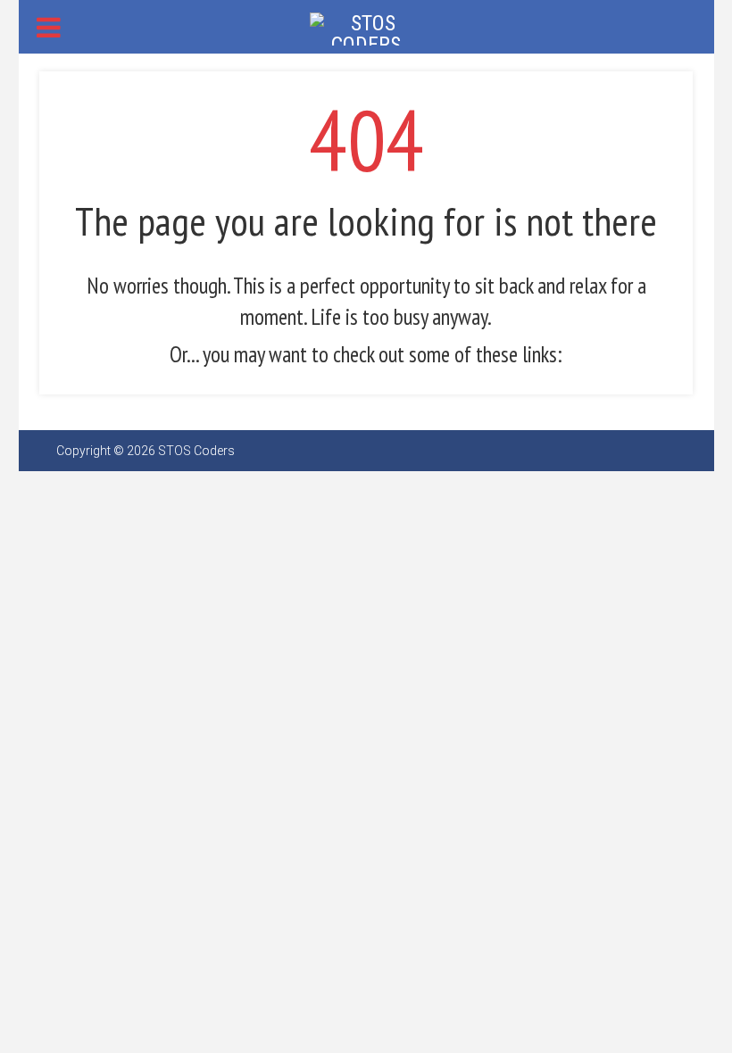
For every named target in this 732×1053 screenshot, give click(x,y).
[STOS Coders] (366, 27)
